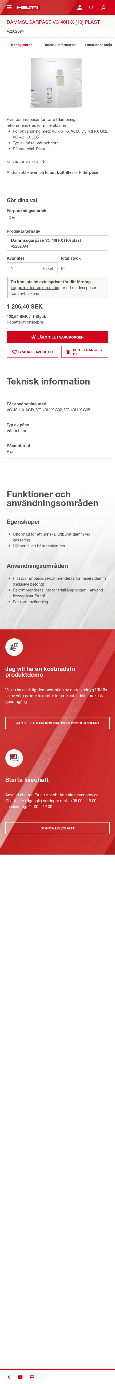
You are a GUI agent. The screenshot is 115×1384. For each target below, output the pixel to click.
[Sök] (103, 7)
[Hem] (27, 7)
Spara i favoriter (35, 352)
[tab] (21, 44)
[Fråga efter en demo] (20, 1377)
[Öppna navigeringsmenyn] (9, 7)
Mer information (22, 162)
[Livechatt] (32, 1377)
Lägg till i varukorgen (60, 337)
